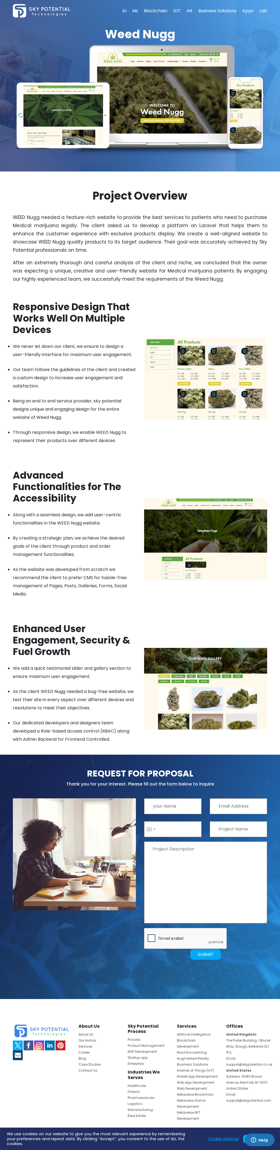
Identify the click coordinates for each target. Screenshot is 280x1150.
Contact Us (87, 1070)
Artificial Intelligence (193, 1034)
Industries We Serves (144, 1074)
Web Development (192, 1088)
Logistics (135, 1103)
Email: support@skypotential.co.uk (249, 1061)
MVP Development (142, 1051)
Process (134, 1039)
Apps (247, 11)
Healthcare (137, 1085)
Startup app (138, 1057)
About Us (85, 1034)
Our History (87, 1040)
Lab (263, 11)
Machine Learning (192, 1052)
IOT (177, 11)
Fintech (134, 1091)
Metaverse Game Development (191, 1103)
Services (85, 1046)
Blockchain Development (188, 1043)
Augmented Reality (193, 1058)
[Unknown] (150, 829)
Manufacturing (140, 1109)
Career (84, 1052)
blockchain (155, 11)
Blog (82, 1058)
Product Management (146, 1045)
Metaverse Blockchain (195, 1094)
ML (135, 11)
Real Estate (137, 1115)
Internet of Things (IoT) (195, 1070)
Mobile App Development (197, 1076)
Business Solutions (217, 11)
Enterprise (136, 1063)
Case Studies (89, 1064)
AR (189, 11)
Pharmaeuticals (141, 1097)
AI (124, 11)
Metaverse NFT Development (188, 1115)
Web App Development (195, 1082)
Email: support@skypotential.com (248, 1097)
